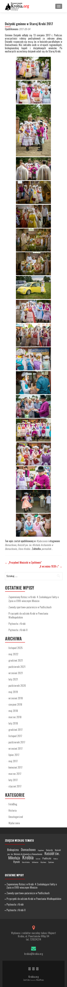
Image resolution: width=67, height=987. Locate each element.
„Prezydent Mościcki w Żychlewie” (23, 562)
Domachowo (10, 545)
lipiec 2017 (13, 755)
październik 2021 (16, 667)
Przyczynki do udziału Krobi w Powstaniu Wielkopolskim (34, 899)
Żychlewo (51, 862)
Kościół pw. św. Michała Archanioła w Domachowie (34, 852)
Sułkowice (35, 862)
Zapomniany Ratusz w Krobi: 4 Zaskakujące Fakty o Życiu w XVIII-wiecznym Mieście (33, 599)
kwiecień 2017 (15, 767)
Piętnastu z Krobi (17, 624)
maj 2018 (13, 711)
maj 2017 (13, 761)
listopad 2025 (15, 648)
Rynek (16, 862)
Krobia (28, 857)
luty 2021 (13, 679)
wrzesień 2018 (15, 698)
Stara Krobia (24, 549)
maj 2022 (13, 654)
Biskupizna (13, 850)
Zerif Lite (26, 980)
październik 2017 (16, 742)
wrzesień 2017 (15, 748)
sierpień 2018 (15, 704)
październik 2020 (17, 686)
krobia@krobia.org (33, 954)
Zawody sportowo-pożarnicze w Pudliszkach (30, 607)
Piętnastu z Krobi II (17, 630)
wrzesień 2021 (15, 673)
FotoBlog (12, 804)
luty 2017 (13, 780)
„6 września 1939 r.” (50, 566)
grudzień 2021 (15, 660)
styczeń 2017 (14, 786)
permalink (46, 549)
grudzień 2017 (15, 730)
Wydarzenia (41, 541)
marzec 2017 (14, 774)
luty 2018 (13, 723)
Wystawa (43, 862)
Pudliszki (46, 858)
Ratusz (56, 858)
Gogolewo (41, 850)
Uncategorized (15, 817)
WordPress (40, 980)
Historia (12, 810)
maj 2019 (13, 692)
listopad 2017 (15, 736)
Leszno (38, 858)
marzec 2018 (14, 717)
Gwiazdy (49, 850)
